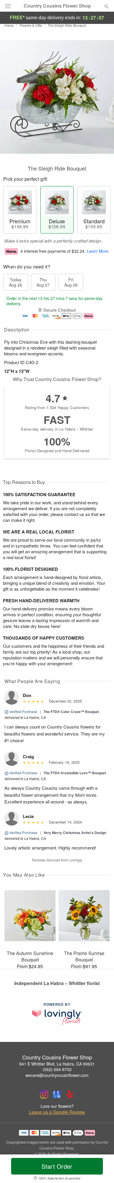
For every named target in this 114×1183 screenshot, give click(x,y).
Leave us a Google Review (57, 1112)
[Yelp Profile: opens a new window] (70, 1094)
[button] (101, 1170)
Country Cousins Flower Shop (57, 5)
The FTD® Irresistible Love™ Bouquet (75, 772)
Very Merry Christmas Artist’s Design (75, 832)
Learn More (97, 251)
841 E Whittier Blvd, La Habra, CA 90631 (57, 1064)
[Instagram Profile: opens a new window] (44, 1094)
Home (9, 25)
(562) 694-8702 (57, 1069)
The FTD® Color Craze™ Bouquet (71, 711)
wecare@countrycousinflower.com (57, 1075)
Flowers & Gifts (31, 25)
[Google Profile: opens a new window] (57, 1094)
